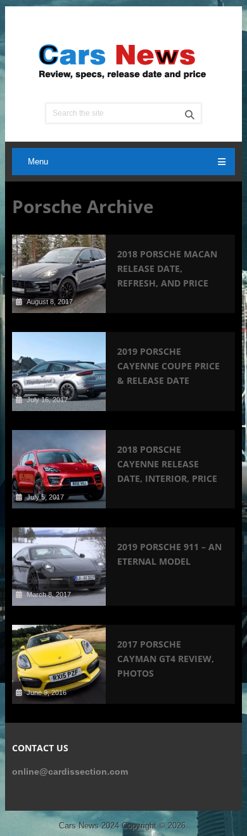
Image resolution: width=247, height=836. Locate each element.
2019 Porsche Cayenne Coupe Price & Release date (168, 365)
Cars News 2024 (89, 825)
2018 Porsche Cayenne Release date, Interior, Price (167, 463)
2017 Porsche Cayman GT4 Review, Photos (165, 658)
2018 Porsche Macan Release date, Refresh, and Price (167, 268)
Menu (38, 161)
